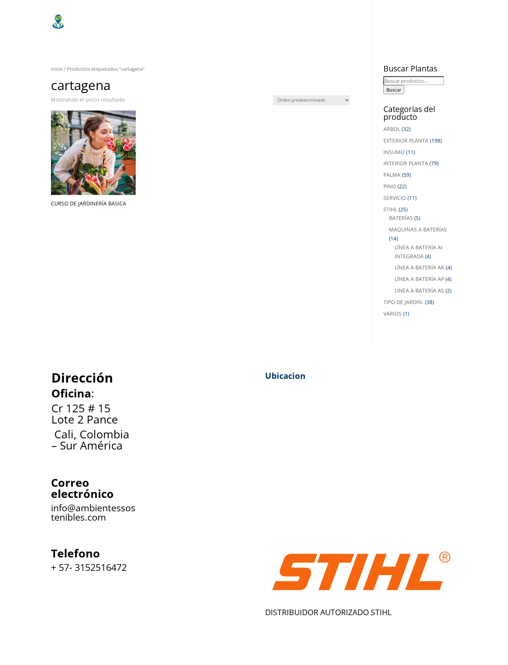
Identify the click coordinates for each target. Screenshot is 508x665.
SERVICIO (394, 197)
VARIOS (392, 313)
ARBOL (391, 128)
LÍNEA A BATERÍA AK (419, 267)
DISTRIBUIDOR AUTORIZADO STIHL (328, 612)
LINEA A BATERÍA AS (419, 290)
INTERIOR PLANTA (405, 163)
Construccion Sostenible (120, 28)
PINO (389, 186)
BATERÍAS (401, 217)
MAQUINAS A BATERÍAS (418, 229)
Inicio (57, 68)
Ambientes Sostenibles (117, 13)
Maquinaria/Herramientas (258, 13)
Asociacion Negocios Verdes (217, 28)
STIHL (390, 209)
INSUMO (394, 152)
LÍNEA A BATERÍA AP (419, 278)
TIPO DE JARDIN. (403, 302)
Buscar (393, 89)
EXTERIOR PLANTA (405, 140)
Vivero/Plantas (185, 13)
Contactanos (379, 28)
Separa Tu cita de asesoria (309, 28)
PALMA (392, 174)
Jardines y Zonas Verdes (344, 13)
